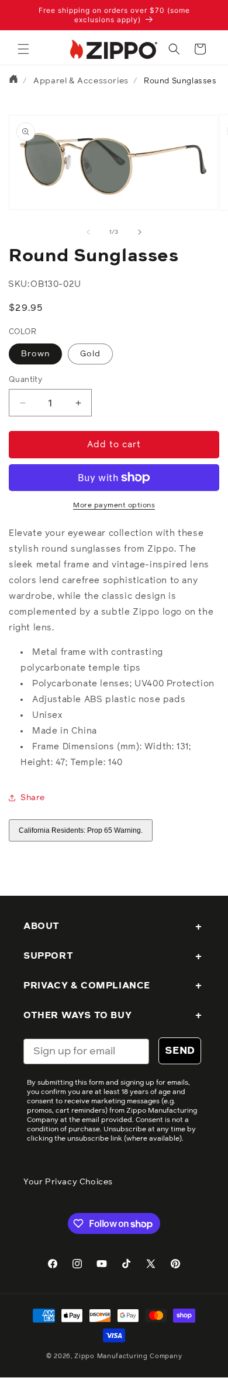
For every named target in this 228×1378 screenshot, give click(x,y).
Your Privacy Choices (68, 1182)
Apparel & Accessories (81, 81)
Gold (90, 354)
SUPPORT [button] (48, 955)
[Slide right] (140, 232)
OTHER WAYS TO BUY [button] (77, 1015)
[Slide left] (88, 232)
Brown (35, 354)
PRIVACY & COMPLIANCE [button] (86, 985)
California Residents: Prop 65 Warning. (81, 830)
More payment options (114, 505)
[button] (23, 49)
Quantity (25, 380)
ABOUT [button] (41, 926)
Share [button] (32, 798)
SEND (180, 1051)
